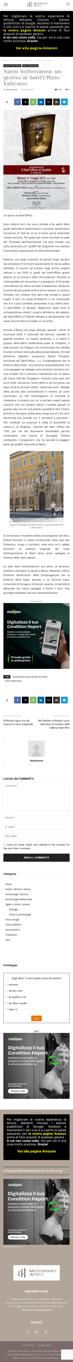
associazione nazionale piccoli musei (30, 676)
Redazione (12, 89)
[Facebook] (17, 102)
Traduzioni (11, 934)
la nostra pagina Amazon (24, 30)
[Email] (48, 102)
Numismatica (12, 929)
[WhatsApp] (33, 102)
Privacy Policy (44, 1345)
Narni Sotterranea (43, 60)
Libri (7, 939)
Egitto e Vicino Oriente (17, 904)
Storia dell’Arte (13, 924)
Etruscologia (12, 919)
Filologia (13, 909)
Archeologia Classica (16, 894)
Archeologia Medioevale (18, 899)
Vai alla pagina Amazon (36, 48)
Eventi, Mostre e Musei (18, 889)
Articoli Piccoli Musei (22, 60)
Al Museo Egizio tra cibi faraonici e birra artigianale (18, 722)
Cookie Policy (28, 1345)
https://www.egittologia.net (36, 1309)
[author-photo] (36, 748)
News (8, 884)
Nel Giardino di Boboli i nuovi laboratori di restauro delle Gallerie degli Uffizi (54, 724)
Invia (36, 1018)
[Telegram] (64, 102)
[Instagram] (36, 1332)
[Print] (56, 102)
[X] (25, 102)
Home (6, 60)
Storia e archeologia (20, 914)
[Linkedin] (41, 102)
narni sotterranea (13, 680)
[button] (5, 4)
